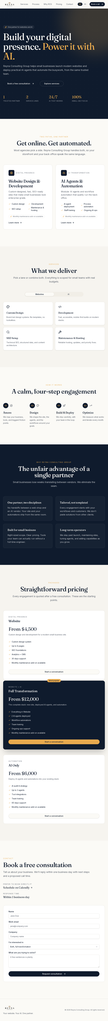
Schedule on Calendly (16, 887)
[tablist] (54, 294)
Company (13, 932)
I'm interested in (16, 942)
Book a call (95, 4)
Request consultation (52, 974)
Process (35, 4)
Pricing (59, 4)
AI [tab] (68, 294)
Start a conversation (54, 672)
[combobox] (54, 946)
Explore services (51, 83)
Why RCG (48, 4)
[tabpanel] (54, 326)
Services (24, 4)
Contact (69, 4)
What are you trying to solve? (22, 953)
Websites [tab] (39, 294)
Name (11, 912)
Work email (14, 922)
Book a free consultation (18, 83)
